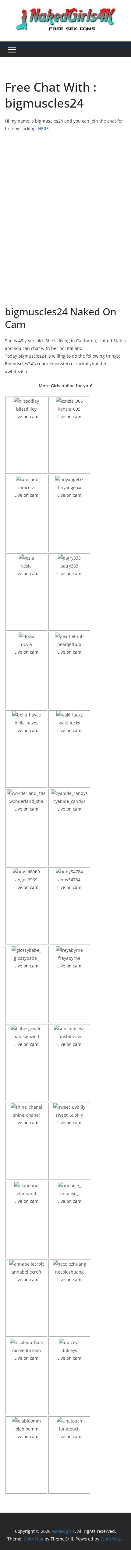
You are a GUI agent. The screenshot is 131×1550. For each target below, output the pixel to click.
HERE (43, 128)
